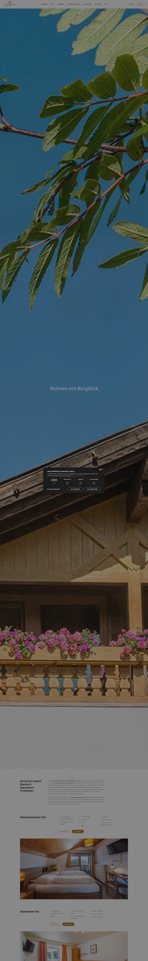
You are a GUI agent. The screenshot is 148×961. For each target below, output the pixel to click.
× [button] (102, 469)
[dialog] (74, 481)
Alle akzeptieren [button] (92, 489)
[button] (53, 489)
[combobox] (100, 469)
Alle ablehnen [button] (75, 489)
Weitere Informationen (78, 475)
